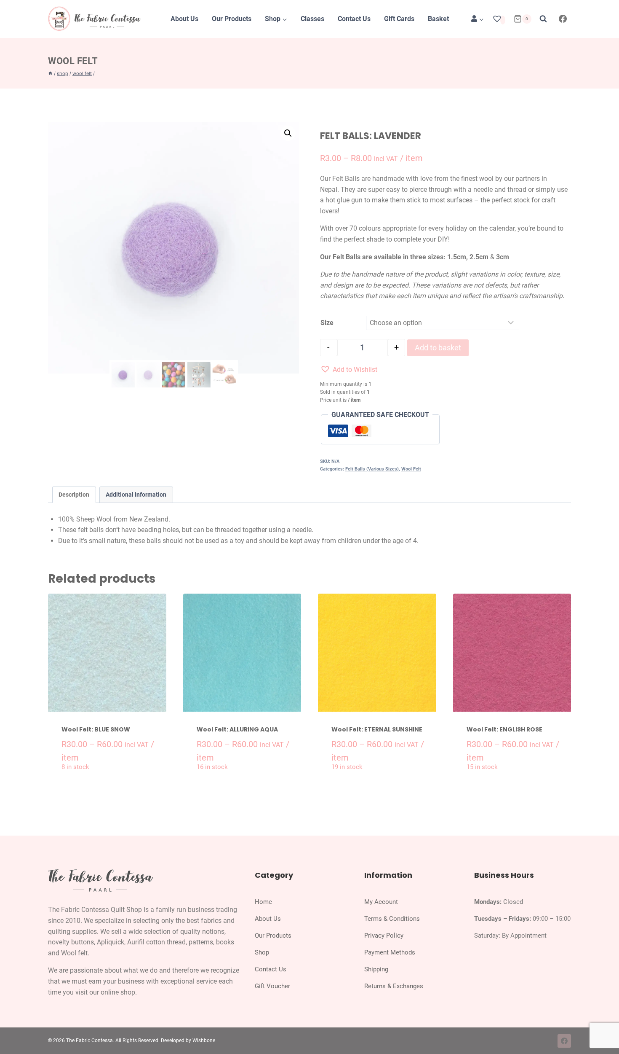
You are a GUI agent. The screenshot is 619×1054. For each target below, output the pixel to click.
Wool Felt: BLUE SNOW (95, 729)
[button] (288, 133)
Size (327, 323)
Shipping (376, 969)
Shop (262, 952)
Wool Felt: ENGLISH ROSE (504, 729)
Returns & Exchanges (393, 986)
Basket (438, 19)
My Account (381, 902)
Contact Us (354, 19)
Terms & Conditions (392, 918)
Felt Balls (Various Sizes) (372, 469)
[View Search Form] (543, 19)
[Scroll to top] (604, 1028)
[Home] (50, 73)
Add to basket (438, 347)
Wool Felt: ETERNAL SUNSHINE (376, 729)
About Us (184, 19)
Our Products (231, 19)
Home (263, 902)
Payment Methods (389, 952)
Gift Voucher (272, 986)
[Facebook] (563, 19)
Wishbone (203, 1040)
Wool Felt (73, 61)
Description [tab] (74, 494)
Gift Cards (399, 19)
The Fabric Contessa (89, 1040)
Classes (312, 19)
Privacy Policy (383, 935)
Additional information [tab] (136, 494)
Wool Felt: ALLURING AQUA (237, 729)
